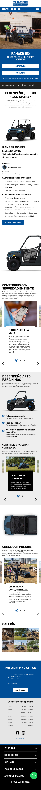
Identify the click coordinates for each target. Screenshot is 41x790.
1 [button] (16, 360)
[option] (20, 329)
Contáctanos (20, 66)
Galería (31, 85)
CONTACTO (9, 761)
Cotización (20, 73)
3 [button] (24, 360)
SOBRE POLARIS (11, 755)
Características (21, 85)
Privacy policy (20, 738)
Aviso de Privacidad (14, 775)
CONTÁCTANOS (20, 690)
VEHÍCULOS (9, 748)
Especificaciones (8, 85)
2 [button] (20, 360)
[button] (3, 363)
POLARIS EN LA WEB (13, 768)
